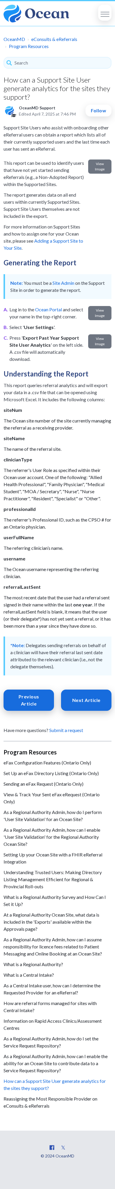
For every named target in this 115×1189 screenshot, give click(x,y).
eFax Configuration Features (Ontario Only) (47, 762)
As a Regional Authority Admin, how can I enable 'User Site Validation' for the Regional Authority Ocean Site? (52, 837)
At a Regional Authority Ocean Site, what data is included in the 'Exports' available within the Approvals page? (51, 922)
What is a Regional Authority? (33, 964)
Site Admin (63, 283)
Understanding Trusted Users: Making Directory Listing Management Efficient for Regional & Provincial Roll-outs (53, 879)
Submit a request (66, 730)
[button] (104, 13)
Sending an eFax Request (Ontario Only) (43, 784)
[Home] (36, 13)
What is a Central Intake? (29, 975)
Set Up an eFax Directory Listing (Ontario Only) (51, 773)
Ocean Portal (48, 309)
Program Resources (29, 46)
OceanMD (14, 39)
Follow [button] (98, 110)
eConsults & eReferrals (54, 39)
